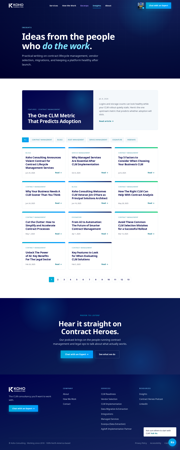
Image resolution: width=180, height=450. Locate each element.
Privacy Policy (141, 443)
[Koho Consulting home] (16, 5)
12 (122, 279)
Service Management (98, 140)
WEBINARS (131, 140)
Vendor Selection (109, 399)
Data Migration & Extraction (114, 408)
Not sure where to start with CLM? (158, 432)
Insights (97, 5)
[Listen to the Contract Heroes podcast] (141, 5)
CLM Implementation (111, 403)
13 (128, 279)
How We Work (69, 5)
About (108, 5)
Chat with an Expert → (77, 354)
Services (54, 5)
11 (115, 279)
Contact (66, 403)
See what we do (107, 354)
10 (109, 279)
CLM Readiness (108, 394)
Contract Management (42, 140)
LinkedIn (143, 403)
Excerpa (84, 5)
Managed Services (110, 419)
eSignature (117, 140)
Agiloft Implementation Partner (116, 428)
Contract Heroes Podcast (151, 399)
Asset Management (76, 140)
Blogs (59, 140)
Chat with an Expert (158, 5)
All (25, 140)
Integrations (107, 414)
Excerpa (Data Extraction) (113, 424)
